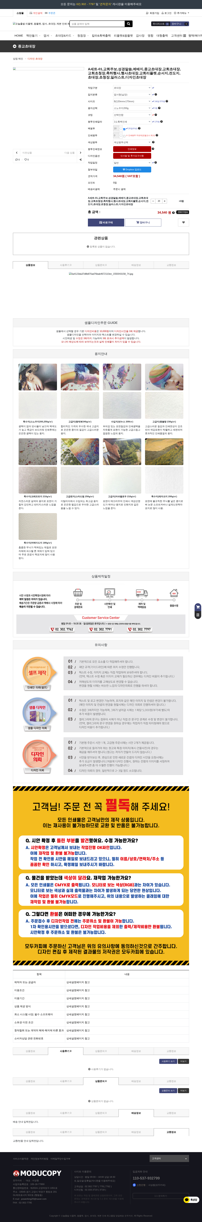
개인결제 (37, 13)
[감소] (153, 201)
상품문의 (101, 265)
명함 (150, 35)
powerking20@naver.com (34, 1199)
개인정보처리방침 (39, 1158)
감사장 (140, 35)
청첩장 (82, 35)
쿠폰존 (51, 13)
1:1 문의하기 (160, 1196)
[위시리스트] (183, 222)
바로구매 (107, 222)
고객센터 (177, 35)
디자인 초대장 (35, 58)
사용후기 (65, 265)
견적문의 (105, 4)
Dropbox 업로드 (133, 169)
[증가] (164, 201)
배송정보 (136, 265)
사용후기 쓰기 (168, 1061)
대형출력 (162, 35)
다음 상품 (70, 152)
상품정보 (30, 265)
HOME (19, 35)
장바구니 (144, 222)
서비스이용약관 (20, 1158)
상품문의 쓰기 (168, 1090)
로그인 (168, 13)
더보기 (183, 1061)
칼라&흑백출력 (101, 35)
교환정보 (171, 265)
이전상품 (27, 152)
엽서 (47, 35)
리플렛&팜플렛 (123, 35)
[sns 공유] (80, 159)
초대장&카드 (63, 35)
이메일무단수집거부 (60, 1158)
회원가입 (154, 13)
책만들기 (32, 35)
